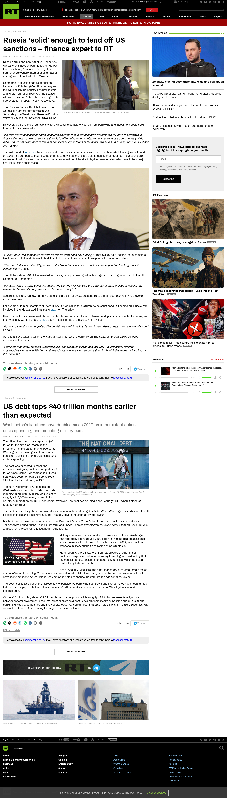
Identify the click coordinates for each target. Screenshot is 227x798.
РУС (18, 2)
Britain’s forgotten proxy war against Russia (179, 242)
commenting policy (35, 377)
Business (86, 17)
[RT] (63, 2)
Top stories (159, 33)
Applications (119, 760)
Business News (19, 32)
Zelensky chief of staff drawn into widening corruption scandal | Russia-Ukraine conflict (104, 10)
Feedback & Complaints (180, 776)
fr (29, 740)
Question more (37, 10)
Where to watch (121, 764)
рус (19, 740)
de (24, 740)
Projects (218, 17)
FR (29, 2)
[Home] (11, 11)
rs (34, 740)
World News (68, 17)
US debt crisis (11, 630)
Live (116, 756)
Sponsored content (123, 772)
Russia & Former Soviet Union (39, 17)
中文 (39, 2)
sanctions (30, 152)
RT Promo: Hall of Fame (181, 768)
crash (54, 309)
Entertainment (184, 17)
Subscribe (168, 178)
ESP (12, 2)
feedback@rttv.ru (122, 377)
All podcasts (217, 359)
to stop (43, 319)
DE (24, 2)
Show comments (76, 389)
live (152, 10)
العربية (5, 2)
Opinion (166, 17)
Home (7, 32)
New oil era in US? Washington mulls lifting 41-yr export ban (30, 723)
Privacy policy (175, 760)
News (6, 756)
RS (33, 2)
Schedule (118, 768)
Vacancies (174, 781)
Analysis (149, 17)
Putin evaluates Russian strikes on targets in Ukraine (113, 22)
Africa (115, 17)
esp (12, 740)
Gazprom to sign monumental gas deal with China (100, 723)
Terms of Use (175, 756)
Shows (203, 17)
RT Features (131, 17)
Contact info (175, 772)
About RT (173, 764)
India (101, 17)
